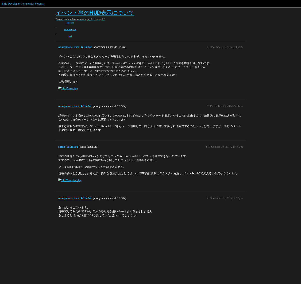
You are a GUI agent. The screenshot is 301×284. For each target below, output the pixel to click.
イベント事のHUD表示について (95, 12)
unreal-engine (70, 29)
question (70, 23)
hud (70, 36)
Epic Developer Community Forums (23, 3)
